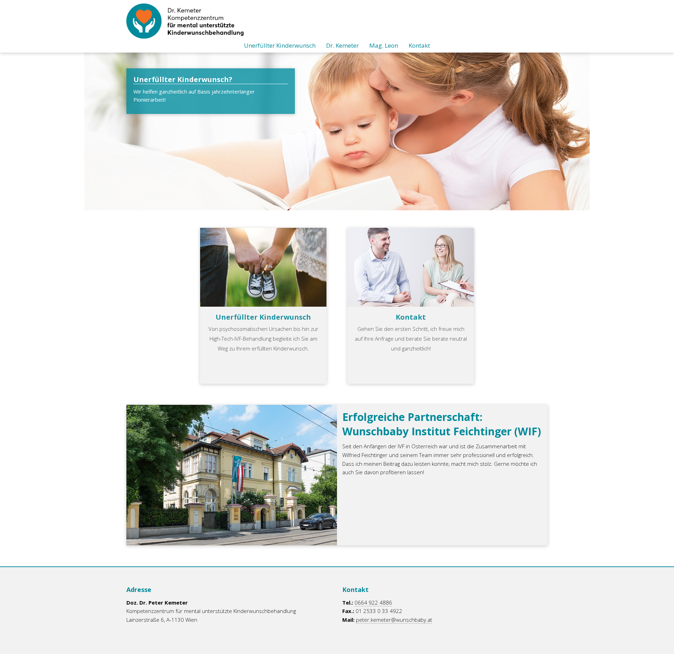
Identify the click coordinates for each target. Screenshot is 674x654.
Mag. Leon (383, 45)
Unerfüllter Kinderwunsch (280, 45)
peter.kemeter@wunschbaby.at (394, 619)
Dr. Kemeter (342, 45)
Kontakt (419, 45)
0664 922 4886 (373, 602)
